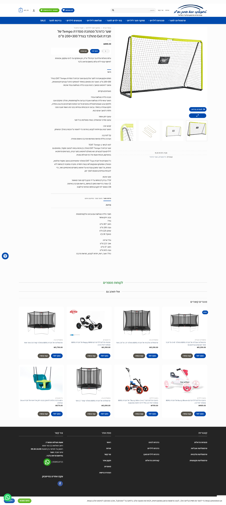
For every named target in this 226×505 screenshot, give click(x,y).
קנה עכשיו (84, 51)
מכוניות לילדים (157, 20)
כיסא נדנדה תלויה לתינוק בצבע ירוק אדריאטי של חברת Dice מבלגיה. (41, 401)
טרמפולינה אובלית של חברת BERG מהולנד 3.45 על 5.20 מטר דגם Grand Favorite (186, 343)
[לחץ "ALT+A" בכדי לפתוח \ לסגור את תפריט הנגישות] (5, 256)
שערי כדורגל (154, 157)
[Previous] (202, 72)
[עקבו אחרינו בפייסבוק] (60, 483)
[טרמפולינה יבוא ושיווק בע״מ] (190, 10)
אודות (167, 10)
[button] (8, 497)
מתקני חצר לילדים (136, 20)
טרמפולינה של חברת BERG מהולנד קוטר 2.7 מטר (93, 400)
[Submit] (113, 10)
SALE (43, 20)
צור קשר (160, 10)
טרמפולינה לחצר (178, 20)
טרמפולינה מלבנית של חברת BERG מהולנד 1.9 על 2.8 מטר (137, 342)
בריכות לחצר (55, 20)
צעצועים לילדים (74, 20)
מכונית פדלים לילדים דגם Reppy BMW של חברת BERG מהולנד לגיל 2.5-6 (90, 343)
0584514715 (58, 462)
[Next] (118, 72)
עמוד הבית (107, 27)
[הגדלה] (197, 115)
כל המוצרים (162, 157)
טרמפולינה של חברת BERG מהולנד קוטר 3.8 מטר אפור (43, 342)
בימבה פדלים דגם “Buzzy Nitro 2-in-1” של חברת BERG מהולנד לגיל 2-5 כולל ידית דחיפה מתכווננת (138, 401)
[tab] (107, 198)
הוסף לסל (95, 51)
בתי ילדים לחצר (114, 20)
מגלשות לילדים (94, 20)
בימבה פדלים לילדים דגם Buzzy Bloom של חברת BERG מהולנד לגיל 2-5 (186, 401)
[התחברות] (34, 10)
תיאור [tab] (109, 72)
